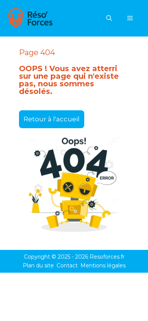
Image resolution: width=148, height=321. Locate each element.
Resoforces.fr (107, 256)
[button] (109, 18)
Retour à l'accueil (52, 119)
